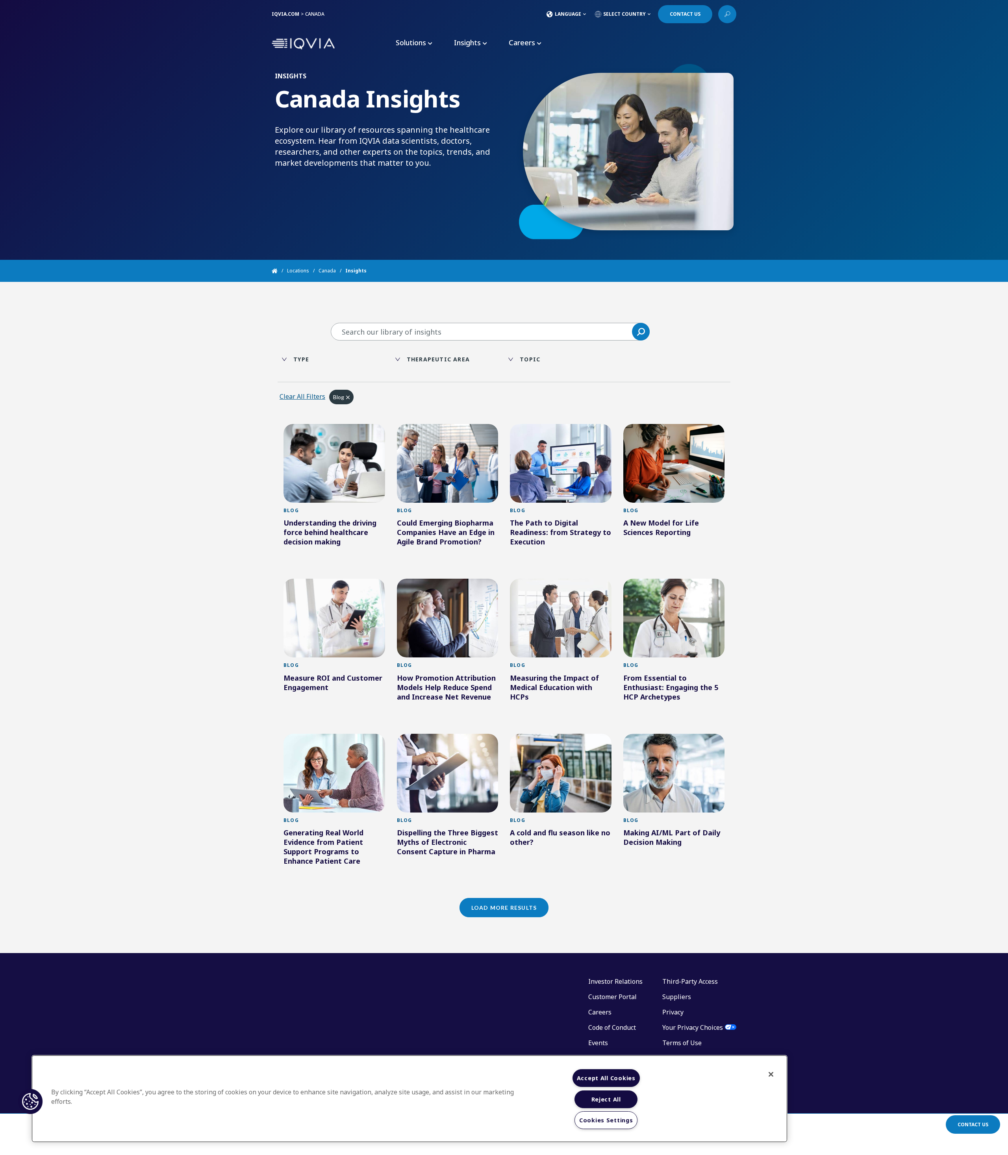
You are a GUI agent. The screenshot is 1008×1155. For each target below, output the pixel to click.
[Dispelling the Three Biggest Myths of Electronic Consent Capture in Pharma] (447, 773)
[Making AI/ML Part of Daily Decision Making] (674, 773)
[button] (641, 332)
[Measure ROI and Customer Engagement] (334, 618)
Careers (599, 1012)
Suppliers (676, 996)
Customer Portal (612, 996)
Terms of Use (682, 1042)
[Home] (279, 271)
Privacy (673, 1012)
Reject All (606, 1099)
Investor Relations (615, 981)
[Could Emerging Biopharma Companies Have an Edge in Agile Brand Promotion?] (447, 463)
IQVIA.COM (285, 14)
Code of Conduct (612, 1027)
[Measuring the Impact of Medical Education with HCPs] (560, 618)
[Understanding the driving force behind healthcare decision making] (334, 463)
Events (598, 1042)
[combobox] (490, 332)
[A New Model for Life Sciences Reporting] (674, 463)
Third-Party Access (690, 981)
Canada (327, 270)
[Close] (771, 1074)
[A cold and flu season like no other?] (560, 773)
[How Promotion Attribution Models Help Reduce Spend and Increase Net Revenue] (447, 618)
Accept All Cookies (606, 1078)
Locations (298, 270)
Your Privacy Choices (692, 1027)
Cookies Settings (606, 1120)
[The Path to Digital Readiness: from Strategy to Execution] (560, 463)
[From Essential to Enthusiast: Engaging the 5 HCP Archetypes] (674, 618)
